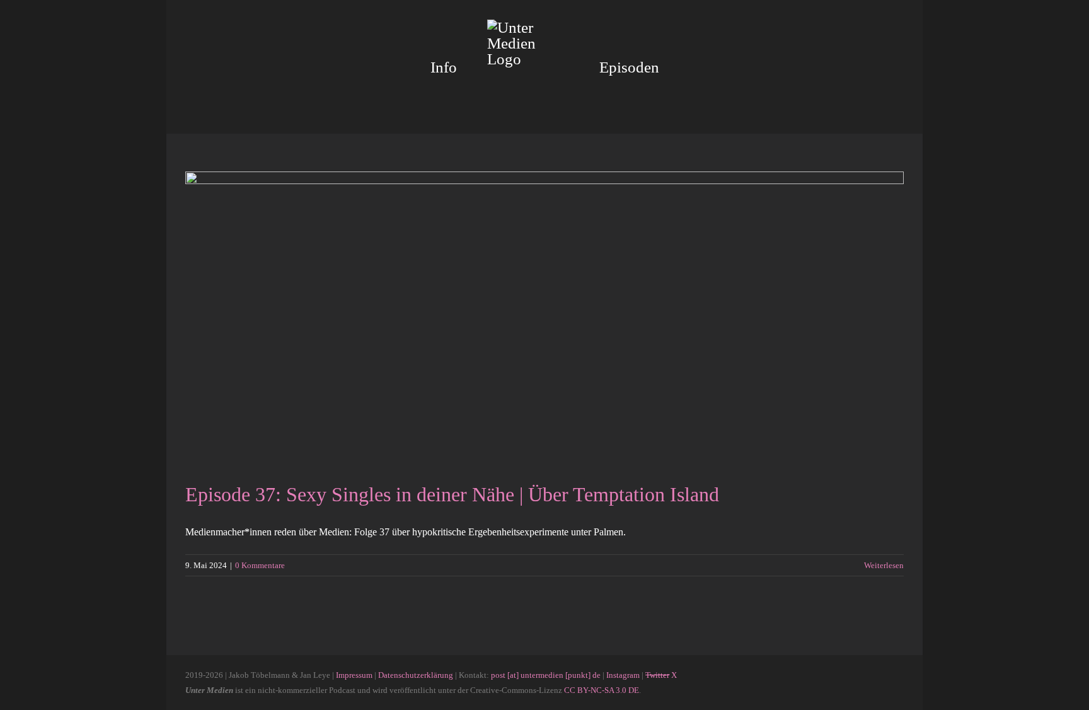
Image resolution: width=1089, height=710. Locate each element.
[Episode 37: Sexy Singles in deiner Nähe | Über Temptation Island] (544, 317)
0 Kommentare (260, 565)
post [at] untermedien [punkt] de (546, 675)
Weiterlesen (884, 565)
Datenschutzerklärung (415, 675)
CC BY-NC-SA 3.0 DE (601, 690)
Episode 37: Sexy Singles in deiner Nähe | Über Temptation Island (452, 494)
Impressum (354, 675)
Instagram (623, 675)
